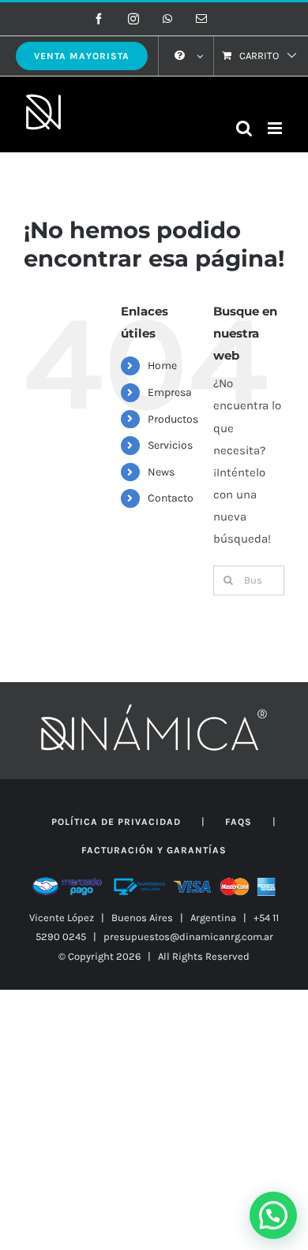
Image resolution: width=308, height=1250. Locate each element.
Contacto (170, 498)
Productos (173, 419)
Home (162, 365)
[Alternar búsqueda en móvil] (244, 128)
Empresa (170, 392)
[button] (273, 1215)
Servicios (170, 445)
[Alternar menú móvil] (276, 128)
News (161, 472)
